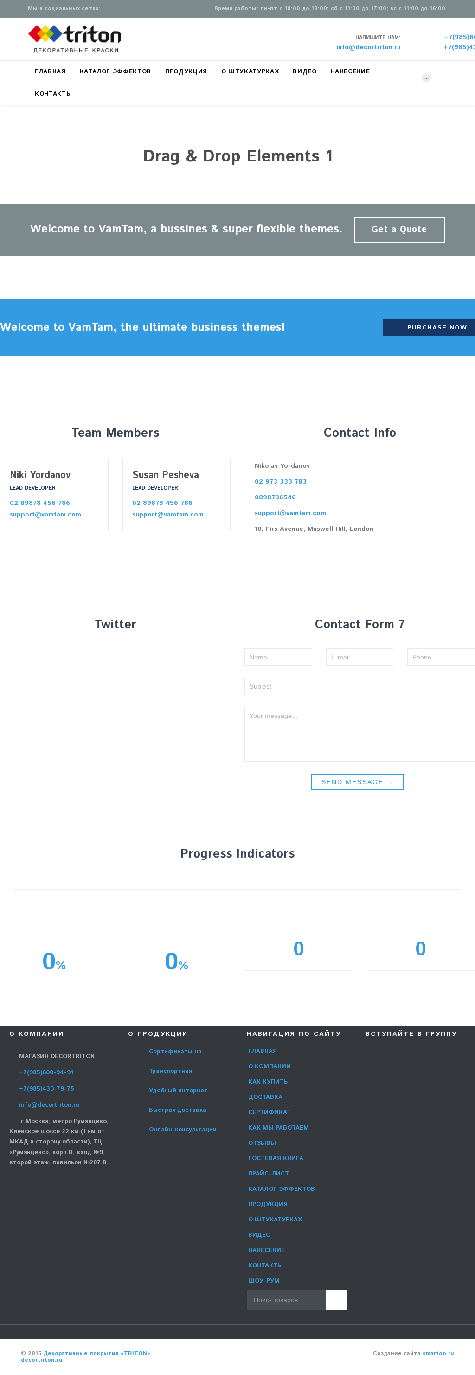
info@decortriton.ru (44, 1105)
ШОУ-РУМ (264, 1281)
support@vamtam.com (45, 514)
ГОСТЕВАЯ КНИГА (275, 1158)
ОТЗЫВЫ (262, 1143)
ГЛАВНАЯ (262, 1051)
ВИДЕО (259, 1235)
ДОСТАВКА (265, 1097)
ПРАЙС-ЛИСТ (268, 1173)
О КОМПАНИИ (269, 1066)
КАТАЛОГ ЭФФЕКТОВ (281, 1189)
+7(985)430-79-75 (41, 1089)
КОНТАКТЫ (265, 1265)
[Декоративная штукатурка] (75, 39)
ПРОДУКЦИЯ (268, 1204)
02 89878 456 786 (40, 503)
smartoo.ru (438, 1353)
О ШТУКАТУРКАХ (275, 1219)
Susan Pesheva (165, 475)
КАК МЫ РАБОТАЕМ (278, 1127)
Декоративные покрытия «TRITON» (96, 1353)
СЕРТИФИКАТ (269, 1112)
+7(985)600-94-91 (41, 1072)
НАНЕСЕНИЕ (266, 1250)
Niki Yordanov (40, 475)
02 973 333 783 (275, 481)
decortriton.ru (42, 1360)
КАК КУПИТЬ (268, 1082)
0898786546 (270, 497)
